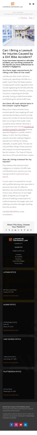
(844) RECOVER (11, 211)
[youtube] (21, 425)
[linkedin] (25, 425)
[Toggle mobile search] (30, 4)
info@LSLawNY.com (18, 251)
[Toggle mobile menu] (33, 4)
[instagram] (16, 425)
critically (18, 128)
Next (31, 18)
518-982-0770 (18, 247)
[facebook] (11, 425)
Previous (24, 18)
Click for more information (11, 296)
